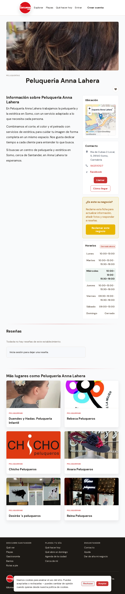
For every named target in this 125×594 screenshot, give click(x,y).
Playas (49, 7)
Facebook (96, 171)
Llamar (100, 180)
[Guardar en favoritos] (116, 89)
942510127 (96, 165)
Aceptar (102, 583)
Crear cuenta (95, 7)
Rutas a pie (12, 565)
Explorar (38, 7)
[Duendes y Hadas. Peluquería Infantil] (33, 404)
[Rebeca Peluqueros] (91, 404)
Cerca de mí (51, 561)
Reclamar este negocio (100, 229)
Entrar (78, 7)
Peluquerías (13, 75)
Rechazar (88, 583)
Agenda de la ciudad (55, 556)
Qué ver (10, 547)
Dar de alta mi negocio (96, 556)
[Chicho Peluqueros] (33, 452)
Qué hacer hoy (64, 7)
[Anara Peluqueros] (91, 452)
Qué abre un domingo (56, 552)
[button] (101, 117)
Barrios (9, 561)
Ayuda (87, 552)
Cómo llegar (100, 188)
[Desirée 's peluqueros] (33, 499)
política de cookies (58, 587)
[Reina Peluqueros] (91, 499)
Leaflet (91, 131)
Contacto (89, 547)
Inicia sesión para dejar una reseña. (29, 352)
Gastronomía (13, 556)
